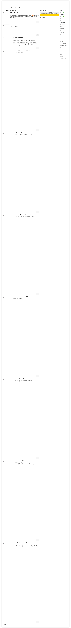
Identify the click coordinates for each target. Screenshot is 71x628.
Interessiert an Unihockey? (15, 25)
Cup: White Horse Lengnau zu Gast (21, 543)
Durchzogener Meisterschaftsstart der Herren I (24, 215)
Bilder (16, 7)
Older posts (5, 624)
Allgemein (16, 13)
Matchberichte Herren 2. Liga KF (27, 134)
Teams (8, 7)
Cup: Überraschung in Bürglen (20, 461)
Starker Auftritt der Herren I (20, 133)
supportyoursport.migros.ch (18, 16)
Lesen (38, 34)
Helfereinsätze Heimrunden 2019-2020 (20, 297)
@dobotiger (25, 381)
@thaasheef (25, 135)
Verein (12, 7)
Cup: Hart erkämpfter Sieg (20, 379)
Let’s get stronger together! (18, 37)
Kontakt (20, 7)
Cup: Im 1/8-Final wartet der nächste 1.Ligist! (23, 51)
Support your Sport (14, 12)
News (4, 7)
